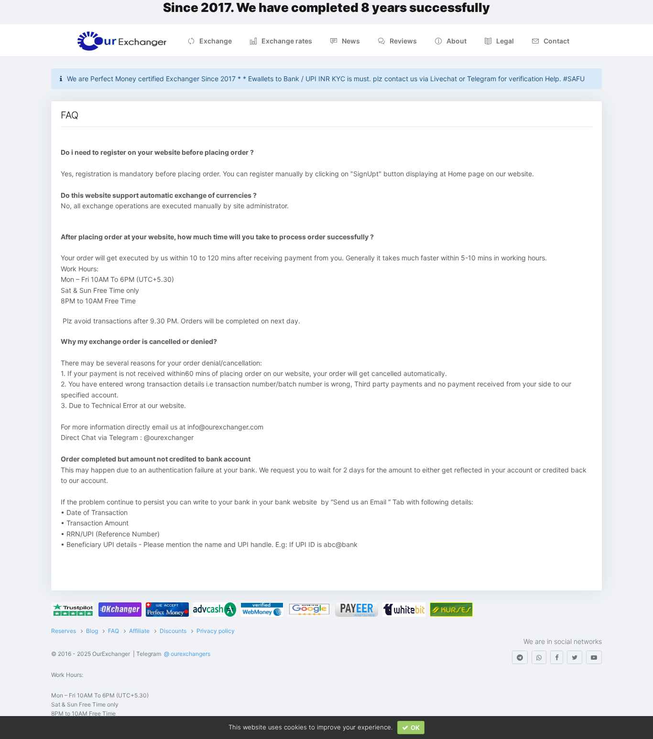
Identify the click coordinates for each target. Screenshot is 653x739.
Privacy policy (215, 630)
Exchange (215, 41)
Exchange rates (286, 41)
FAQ (113, 630)
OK (415, 727)
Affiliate (139, 630)
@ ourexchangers (187, 653)
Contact (556, 41)
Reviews (403, 41)
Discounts (173, 630)
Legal (505, 41)
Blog (92, 630)
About (456, 41)
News (351, 41)
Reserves (63, 630)
